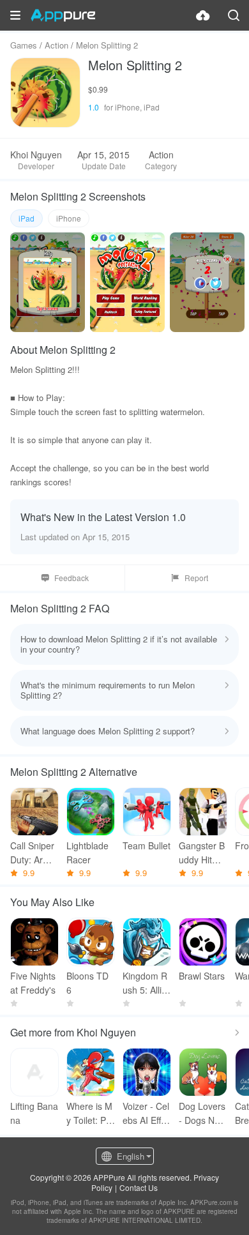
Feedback (71, 577)
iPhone (68, 218)
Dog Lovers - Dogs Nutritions (203, 1113)
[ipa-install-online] (203, 15)
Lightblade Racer (87, 852)
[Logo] (63, 15)
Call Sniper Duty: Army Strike (32, 853)
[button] (15, 15)
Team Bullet (146, 845)
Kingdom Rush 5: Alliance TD (145, 983)
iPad (26, 218)
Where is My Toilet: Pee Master (89, 1113)
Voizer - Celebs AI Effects (146, 1113)
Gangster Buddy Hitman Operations (203, 853)
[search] (233, 15)
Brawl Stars (202, 975)
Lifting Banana (34, 1113)
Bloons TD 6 (87, 982)
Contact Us (138, 1187)
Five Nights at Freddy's (33, 982)
